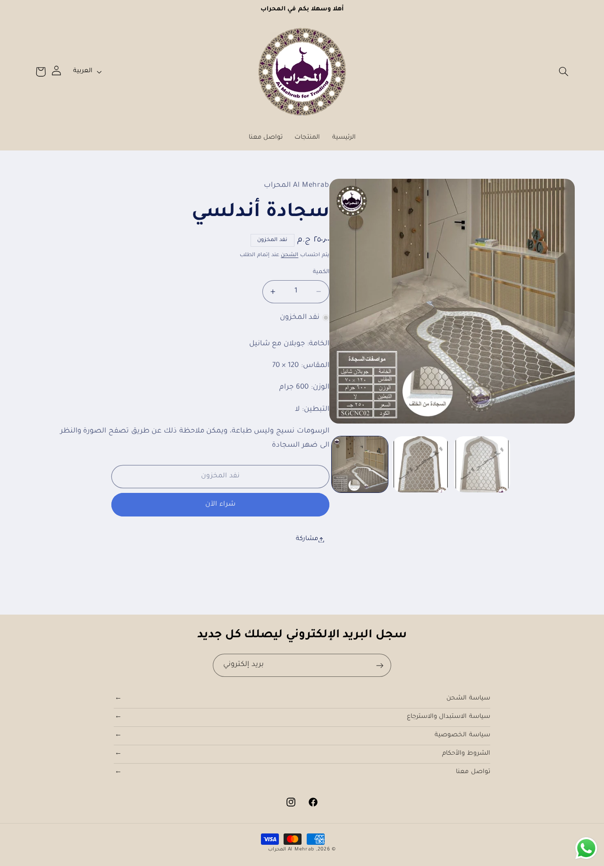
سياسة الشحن (468, 698)
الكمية (321, 272)
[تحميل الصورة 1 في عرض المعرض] (360, 464)
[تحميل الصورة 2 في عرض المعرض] (421, 464)
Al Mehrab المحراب (291, 849)
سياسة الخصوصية (462, 735)
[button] (563, 72)
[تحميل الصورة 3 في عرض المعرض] (482, 464)
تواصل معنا (473, 772)
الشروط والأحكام (466, 753)
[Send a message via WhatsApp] (586, 848)
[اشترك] (380, 665)
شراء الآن (220, 504)
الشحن (289, 255)
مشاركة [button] (307, 539)
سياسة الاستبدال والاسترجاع (448, 717)
